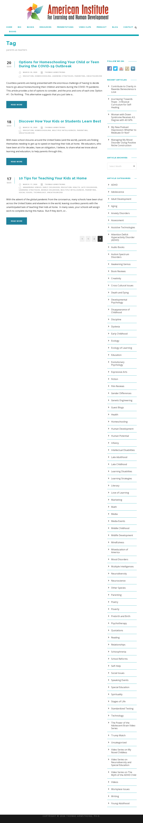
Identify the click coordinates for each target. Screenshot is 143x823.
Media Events (118, 521)
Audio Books (117, 247)
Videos (114, 782)
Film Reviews (117, 386)
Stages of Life (118, 701)
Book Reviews (118, 271)
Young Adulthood (120, 803)
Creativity (116, 278)
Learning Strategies (62, 76)
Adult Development (121, 199)
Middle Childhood (50, 190)
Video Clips (85, 27)
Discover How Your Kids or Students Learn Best (60, 121)
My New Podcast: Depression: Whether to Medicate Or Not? (123, 130)
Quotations (117, 630)
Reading (115, 637)
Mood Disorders (119, 559)
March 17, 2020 (30, 184)
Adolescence (117, 191)
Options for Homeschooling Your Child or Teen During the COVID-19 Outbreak (59, 64)
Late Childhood (89, 187)
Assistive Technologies (123, 227)
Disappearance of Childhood (120, 311)
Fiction (114, 379)
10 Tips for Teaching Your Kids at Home (53, 178)
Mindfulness (117, 542)
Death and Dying (120, 292)
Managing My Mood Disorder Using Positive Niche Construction (123, 142)
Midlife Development (122, 535)
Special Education (120, 687)
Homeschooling (43, 76)
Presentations (65, 27)
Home (9, 27)
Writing (115, 796)
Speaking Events (119, 680)
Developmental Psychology (119, 301)
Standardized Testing (122, 708)
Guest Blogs (117, 407)
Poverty (115, 609)
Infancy (115, 443)
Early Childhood (51, 187)
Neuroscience (118, 580)
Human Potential (120, 435)
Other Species (118, 587)
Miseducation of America (119, 551)
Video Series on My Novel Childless (121, 751)
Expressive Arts (119, 371)
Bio (19, 27)
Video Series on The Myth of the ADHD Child (123, 773)
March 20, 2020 (30, 72)
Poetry (114, 602)
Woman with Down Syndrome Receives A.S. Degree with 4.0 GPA (123, 117)
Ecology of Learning (121, 347)
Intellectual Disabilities (123, 450)
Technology (40, 192)
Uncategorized (94, 76)
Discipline (116, 319)
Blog (115, 27)
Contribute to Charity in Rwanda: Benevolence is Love (123, 89)
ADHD (114, 184)
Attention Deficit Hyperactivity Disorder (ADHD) (123, 237)
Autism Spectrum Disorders (120, 256)
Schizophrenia (118, 651)
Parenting (80, 76)
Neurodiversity (119, 573)
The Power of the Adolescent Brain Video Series (123, 725)
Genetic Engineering (121, 400)
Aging (114, 206)
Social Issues (25, 192)
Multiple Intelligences (64, 130)
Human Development (122, 428)
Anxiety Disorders (120, 213)
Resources (45, 27)
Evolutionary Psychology (117, 363)
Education (28, 76)
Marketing (116, 499)
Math (114, 506)
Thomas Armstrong (55, 72)
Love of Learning (120, 492)
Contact (128, 27)
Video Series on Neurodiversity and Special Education (121, 762)
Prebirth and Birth (120, 616)
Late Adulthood (119, 457)
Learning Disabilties (121, 471)
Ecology (115, 340)
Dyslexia (115, 326)
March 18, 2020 (30, 127)
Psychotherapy (119, 623)
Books (30, 27)
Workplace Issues (120, 789)
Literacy (115, 485)
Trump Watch (118, 735)
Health (76, 187)
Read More (16, 104)
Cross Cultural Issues (122, 285)
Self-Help (116, 665)
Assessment (117, 220)
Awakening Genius (32, 187)
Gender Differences (121, 393)
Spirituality (116, 694)
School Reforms (119, 658)
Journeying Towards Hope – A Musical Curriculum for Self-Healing (122, 103)
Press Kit (102, 27)
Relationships (118, 644)
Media (114, 514)
